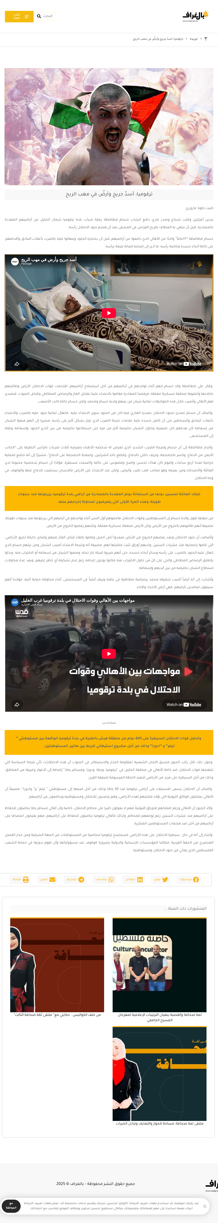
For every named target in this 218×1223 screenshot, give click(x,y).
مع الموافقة (11, 1206)
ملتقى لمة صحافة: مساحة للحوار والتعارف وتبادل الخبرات (160, 1124)
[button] (188, 879)
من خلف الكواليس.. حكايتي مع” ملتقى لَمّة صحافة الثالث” (57, 1015)
